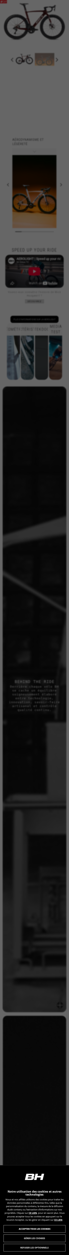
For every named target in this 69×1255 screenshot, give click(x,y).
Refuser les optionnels (34, 1247)
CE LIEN (33, 1213)
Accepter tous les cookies (34, 1228)
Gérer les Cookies (34, 1238)
